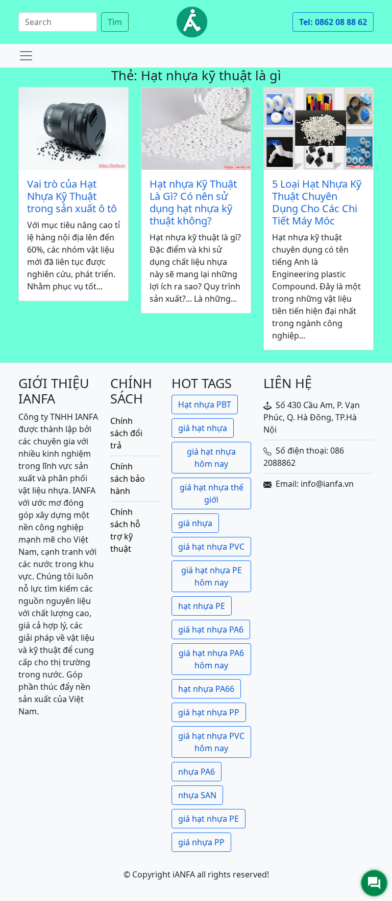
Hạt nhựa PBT (204, 404)
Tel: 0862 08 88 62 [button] (333, 22)
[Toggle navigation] (26, 55)
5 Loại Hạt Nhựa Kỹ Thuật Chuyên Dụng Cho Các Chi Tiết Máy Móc (316, 202)
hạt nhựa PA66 (206, 688)
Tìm (115, 22)
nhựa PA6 (196, 771)
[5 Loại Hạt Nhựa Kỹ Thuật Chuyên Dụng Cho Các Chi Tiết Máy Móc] (318, 128)
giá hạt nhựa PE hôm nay (211, 576)
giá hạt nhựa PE (208, 818)
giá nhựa (195, 523)
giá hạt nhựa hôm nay (211, 457)
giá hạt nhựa (202, 428)
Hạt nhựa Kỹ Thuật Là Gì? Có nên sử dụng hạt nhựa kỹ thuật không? (193, 202)
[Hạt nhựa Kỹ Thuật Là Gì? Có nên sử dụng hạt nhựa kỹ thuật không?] (196, 128)
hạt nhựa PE (201, 606)
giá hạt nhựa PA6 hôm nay (211, 659)
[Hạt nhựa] (192, 22)
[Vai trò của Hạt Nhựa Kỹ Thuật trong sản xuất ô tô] (73, 128)
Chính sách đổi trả (126, 433)
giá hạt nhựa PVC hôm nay (211, 742)
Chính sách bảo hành (127, 479)
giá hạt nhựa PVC (211, 546)
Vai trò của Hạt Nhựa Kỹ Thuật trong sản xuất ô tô (72, 196)
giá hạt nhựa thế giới (211, 493)
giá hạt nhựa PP (208, 712)
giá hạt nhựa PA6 (210, 629)
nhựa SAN (197, 795)
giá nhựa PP (201, 842)
